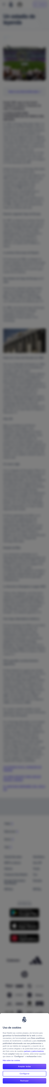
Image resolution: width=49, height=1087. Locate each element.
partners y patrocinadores (34, 1051)
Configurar (25, 1073)
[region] (24, 1050)
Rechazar (24, 1081)
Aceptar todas (24, 1066)
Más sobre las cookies (11, 1060)
